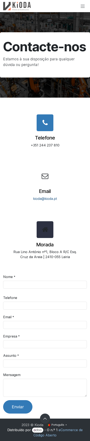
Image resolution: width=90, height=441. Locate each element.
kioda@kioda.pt (45, 199)
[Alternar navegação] (82, 6)
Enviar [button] (18, 406)
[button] (45, 419)
